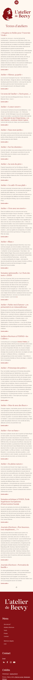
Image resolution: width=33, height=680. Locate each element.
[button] (17, 2)
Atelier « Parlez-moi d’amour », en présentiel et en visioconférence (14, 305)
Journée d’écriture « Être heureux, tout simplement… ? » (15, 528)
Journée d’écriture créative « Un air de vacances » (15, 664)
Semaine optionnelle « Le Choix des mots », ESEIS (15, 274)
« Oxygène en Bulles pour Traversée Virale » (15, 33)
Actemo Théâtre (22, 342)
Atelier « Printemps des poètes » (14, 367)
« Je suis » (11, 610)
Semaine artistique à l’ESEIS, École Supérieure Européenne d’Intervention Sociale (15, 501)
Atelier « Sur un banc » (10, 430)
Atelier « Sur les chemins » (11, 146)
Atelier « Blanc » (7, 241)
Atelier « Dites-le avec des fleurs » (14, 405)
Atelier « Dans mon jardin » (12, 129)
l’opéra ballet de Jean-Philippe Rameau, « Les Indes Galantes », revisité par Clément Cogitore (15, 119)
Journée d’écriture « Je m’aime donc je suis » (16, 589)
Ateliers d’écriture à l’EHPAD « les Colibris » (14, 337)
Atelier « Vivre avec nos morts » (13, 208)
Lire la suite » (4, 70)
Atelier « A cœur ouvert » (11, 106)
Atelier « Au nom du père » (11, 164)
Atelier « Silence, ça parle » (11, 74)
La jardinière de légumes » (20, 648)
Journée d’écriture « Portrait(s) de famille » (15, 565)
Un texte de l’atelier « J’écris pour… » (16, 93)
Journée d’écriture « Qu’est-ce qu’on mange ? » (15, 623)
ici (16, 297)
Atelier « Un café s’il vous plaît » (13, 185)
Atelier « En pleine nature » (12, 463)
